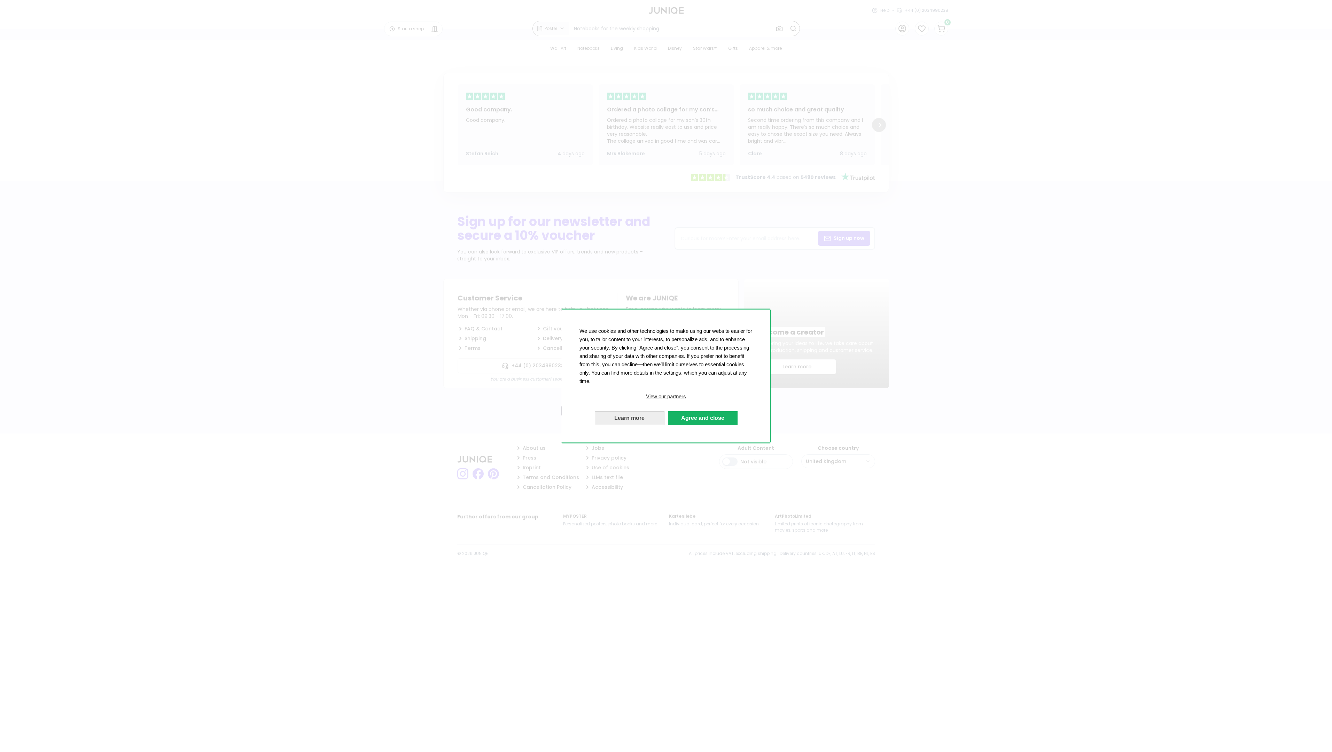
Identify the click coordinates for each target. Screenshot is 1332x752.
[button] (666, 396)
